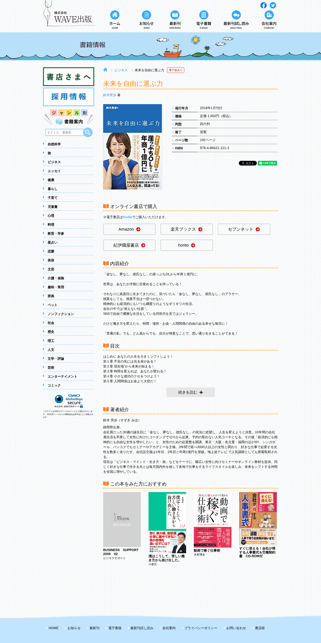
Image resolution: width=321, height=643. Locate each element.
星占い (53, 242)
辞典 (51, 296)
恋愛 (51, 251)
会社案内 (169, 628)
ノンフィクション (61, 314)
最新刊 (94, 628)
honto (183, 245)
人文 (51, 349)
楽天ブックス (183, 229)
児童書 (53, 207)
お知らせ (74, 628)
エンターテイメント (62, 376)
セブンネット (240, 229)
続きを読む (187, 392)
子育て (53, 198)
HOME (54, 628)
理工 (51, 341)
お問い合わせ (236, 628)
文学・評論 (56, 358)
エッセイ (54, 171)
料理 (51, 224)
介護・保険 (56, 278)
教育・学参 (56, 233)
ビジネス (54, 162)
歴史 (51, 332)
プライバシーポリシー (200, 628)
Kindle (127, 217)
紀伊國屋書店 (126, 245)
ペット (53, 305)
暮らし (53, 189)
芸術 (51, 367)
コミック (54, 385)
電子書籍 (114, 628)
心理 (51, 215)
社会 (51, 323)
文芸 (51, 269)
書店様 (260, 628)
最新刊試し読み (141, 628)
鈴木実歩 (109, 95)
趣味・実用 (56, 287)
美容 (51, 260)
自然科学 (54, 144)
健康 (51, 180)
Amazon (126, 229)
